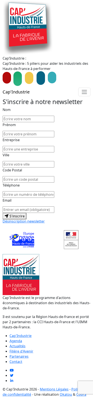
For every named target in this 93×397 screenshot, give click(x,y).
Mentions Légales (54, 389)
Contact (16, 361)
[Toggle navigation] (84, 92)
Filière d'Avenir (21, 351)
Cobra (81, 394)
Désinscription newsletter (24, 221)
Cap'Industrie (16, 92)
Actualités (18, 346)
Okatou (66, 394)
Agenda (16, 340)
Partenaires (19, 356)
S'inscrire (17, 216)
